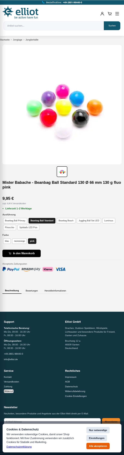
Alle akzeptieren (98, 446)
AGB (67, 381)
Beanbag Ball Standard (42, 220)
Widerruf (8, 391)
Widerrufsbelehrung (75, 391)
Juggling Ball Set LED (89, 220)
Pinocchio (9, 227)
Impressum (71, 377)
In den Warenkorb (24, 253)
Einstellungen (96, 438)
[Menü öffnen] (117, 14)
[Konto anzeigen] (102, 14)
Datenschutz (71, 386)
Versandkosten (11, 381)
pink (32, 241)
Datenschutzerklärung (19, 446)
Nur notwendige (98, 430)
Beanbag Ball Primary (15, 220)
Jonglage (17, 39)
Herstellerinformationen (55, 291)
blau (7, 241)
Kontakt (8, 377)
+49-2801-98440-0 (13, 354)
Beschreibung (12, 290)
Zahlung (8, 386)
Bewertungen (32, 291)
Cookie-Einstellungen (76, 396)
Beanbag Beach (66, 220)
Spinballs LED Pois (28, 227)
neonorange (19, 241)
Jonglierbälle (32, 39)
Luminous (108, 220)
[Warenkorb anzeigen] (110, 14)
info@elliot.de (11, 359)
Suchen (112, 25)
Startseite (5, 39)
